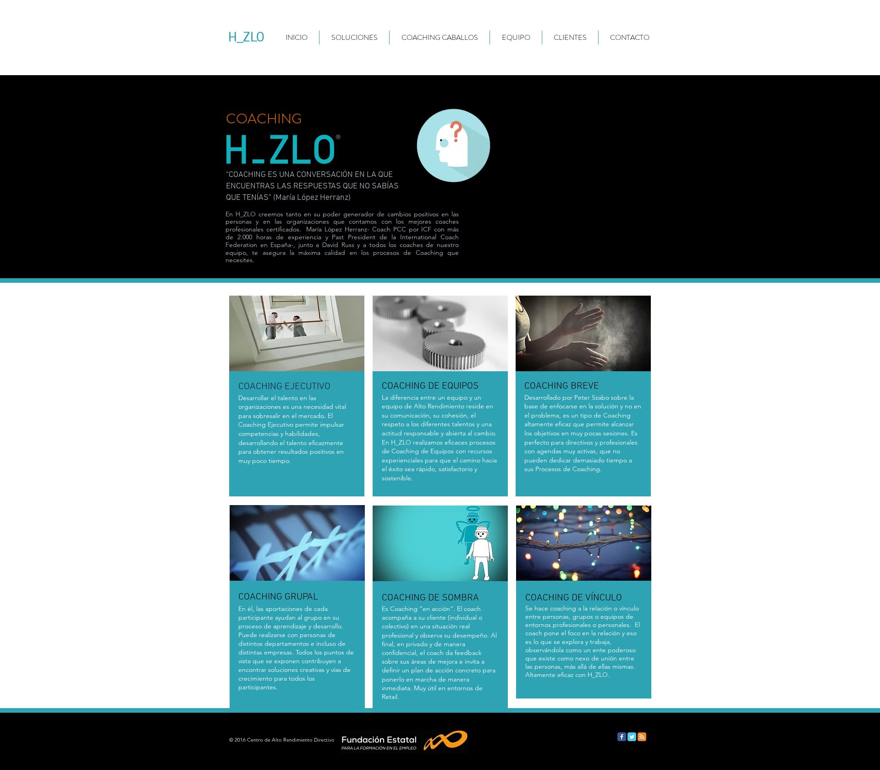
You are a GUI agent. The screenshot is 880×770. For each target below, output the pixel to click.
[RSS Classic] (642, 736)
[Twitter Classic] (631, 736)
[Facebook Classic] (621, 736)
